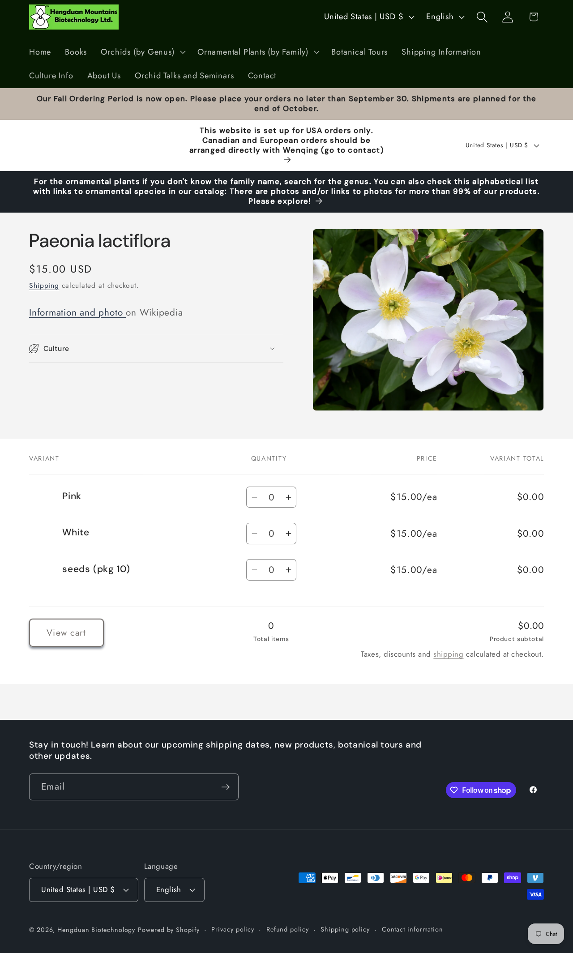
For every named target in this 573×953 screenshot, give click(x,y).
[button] (142, 52)
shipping (448, 654)
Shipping (44, 285)
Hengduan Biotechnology (96, 929)
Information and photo (77, 312)
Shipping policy (345, 929)
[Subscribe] (225, 787)
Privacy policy (232, 929)
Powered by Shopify (168, 929)
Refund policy (287, 929)
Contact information (412, 929)
